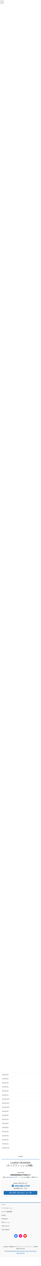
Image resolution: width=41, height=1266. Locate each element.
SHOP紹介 (4, 1219)
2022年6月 (5, 1074)
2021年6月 (5, 1123)
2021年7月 (5, 1119)
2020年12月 (5, 1148)
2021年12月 (5, 1099)
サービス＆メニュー (7, 1208)
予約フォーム (5, 1222)
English (3, 1215)
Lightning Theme (24, 1251)
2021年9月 (5, 1111)
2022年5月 (5, 1079)
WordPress (14, 1251)
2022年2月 (5, 1091)
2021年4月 (5, 1131)
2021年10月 (5, 1107)
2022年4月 (5, 1083)
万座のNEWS (5, 1229)
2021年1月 (5, 1144)
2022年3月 (5, 1087)
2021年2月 (5, 1140)
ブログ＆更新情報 (6, 1211)
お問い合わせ (5, 1226)
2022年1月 (5, 1095)
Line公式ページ (16, 1177)
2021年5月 (5, 1127)
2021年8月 (5, 1115)
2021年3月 (5, 1135)
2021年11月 (5, 1103)
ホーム (3, 1204)
